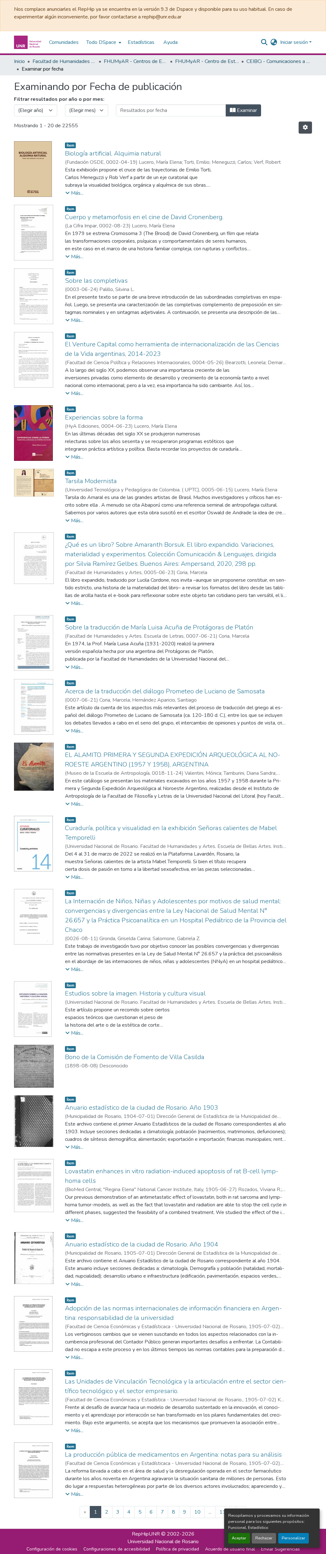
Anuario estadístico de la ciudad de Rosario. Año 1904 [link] (141, 1244)
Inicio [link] (19, 61)
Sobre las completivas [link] (96, 280)
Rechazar (264, 1538)
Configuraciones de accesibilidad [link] (116, 1549)
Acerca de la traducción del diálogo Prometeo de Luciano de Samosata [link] (165, 691)
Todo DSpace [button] (101, 42)
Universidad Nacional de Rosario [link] (163, 1541)
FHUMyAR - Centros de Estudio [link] (135, 61)
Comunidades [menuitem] (64, 42)
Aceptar (239, 1538)
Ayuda (170, 42)
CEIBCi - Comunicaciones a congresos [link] (278, 61)
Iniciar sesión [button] (294, 42)
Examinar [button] (246, 110)
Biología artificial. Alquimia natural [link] (113, 153)
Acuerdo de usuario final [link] (230, 1549)
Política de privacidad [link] (177, 1549)
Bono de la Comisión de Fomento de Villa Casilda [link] (134, 1057)
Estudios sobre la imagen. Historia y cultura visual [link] (135, 993)
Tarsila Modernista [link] (91, 481)
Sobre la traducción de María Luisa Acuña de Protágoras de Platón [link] (159, 627)
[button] (28, 42)
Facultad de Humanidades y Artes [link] (64, 61)
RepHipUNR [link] (146, 1533)
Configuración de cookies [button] (51, 1549)
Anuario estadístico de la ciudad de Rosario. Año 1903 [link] (141, 1107)
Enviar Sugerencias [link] (280, 1549)
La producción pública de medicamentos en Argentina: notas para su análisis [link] (173, 1454)
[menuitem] (103, 42)
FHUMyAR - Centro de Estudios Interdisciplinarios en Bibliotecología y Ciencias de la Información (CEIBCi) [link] (207, 61)
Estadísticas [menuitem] (141, 42)
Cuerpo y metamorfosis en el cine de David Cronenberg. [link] (144, 217)
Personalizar (293, 1538)
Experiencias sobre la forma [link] (104, 417)
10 (197, 1512)
